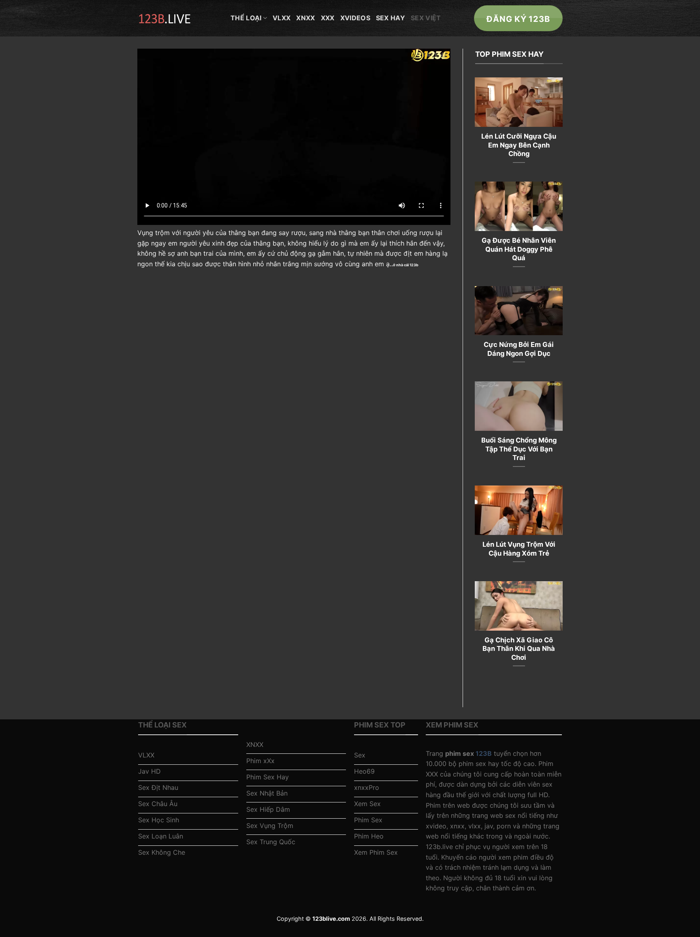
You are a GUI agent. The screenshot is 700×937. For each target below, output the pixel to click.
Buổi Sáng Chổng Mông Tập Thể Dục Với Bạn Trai (519, 449)
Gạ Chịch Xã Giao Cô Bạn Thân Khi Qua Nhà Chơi (518, 648)
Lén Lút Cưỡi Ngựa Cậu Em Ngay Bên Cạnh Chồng (518, 145)
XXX (328, 18)
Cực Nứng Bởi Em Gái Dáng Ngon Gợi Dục (519, 348)
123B (484, 753)
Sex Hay (390, 18)
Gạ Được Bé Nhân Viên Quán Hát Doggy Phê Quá (519, 249)
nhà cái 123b (407, 265)
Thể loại (246, 18)
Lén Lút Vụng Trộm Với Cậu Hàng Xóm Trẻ (518, 548)
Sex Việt (426, 18)
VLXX (281, 18)
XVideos (355, 18)
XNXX (305, 18)
